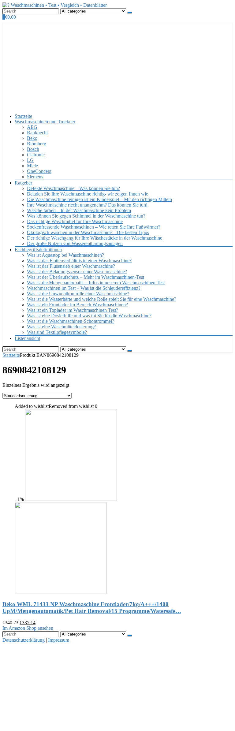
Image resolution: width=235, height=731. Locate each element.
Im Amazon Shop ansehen (27, 628)
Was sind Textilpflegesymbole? (57, 332)
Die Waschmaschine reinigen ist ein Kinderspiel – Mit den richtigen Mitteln (99, 199)
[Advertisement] (117, 66)
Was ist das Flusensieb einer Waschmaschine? (71, 266)
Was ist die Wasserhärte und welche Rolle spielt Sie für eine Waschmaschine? (101, 299)
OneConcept (39, 171)
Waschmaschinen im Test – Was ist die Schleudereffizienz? (83, 288)
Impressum (58, 640)
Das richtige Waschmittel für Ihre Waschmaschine (75, 221)
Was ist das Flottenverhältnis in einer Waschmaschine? (79, 260)
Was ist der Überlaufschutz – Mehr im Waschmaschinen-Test (85, 277)
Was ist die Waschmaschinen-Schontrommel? (70, 321)
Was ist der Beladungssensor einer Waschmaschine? (77, 271)
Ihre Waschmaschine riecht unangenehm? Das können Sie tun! (87, 204)
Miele (32, 165)
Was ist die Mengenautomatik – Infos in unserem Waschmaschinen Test (96, 282)
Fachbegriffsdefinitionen (38, 249)
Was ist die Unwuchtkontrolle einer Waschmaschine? (78, 293)
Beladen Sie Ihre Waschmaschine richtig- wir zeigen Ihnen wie (87, 193)
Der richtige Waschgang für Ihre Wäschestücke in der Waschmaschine (94, 238)
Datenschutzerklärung (23, 640)
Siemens (35, 176)
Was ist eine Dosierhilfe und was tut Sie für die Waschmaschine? (89, 315)
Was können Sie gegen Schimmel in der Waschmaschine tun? (86, 215)
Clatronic (36, 154)
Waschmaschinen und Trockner (45, 121)
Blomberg (36, 143)
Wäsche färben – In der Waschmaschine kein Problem (79, 210)
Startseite (23, 116)
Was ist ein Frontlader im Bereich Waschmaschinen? (77, 304)
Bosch (33, 149)
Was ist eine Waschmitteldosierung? (61, 326)
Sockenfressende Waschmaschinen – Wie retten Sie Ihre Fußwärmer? (93, 226)
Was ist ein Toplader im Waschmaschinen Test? (72, 310)
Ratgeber (23, 182)
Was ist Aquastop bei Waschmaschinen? (65, 255)
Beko (32, 138)
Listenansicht (27, 338)
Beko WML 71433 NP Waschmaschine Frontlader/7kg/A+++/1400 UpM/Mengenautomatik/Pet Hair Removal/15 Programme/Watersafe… (91, 607)
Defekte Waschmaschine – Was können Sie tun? (73, 188)
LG (30, 160)
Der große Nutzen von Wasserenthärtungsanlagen (75, 243)
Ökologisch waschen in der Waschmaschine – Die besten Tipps (88, 232)
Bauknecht (37, 132)
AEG (32, 127)
